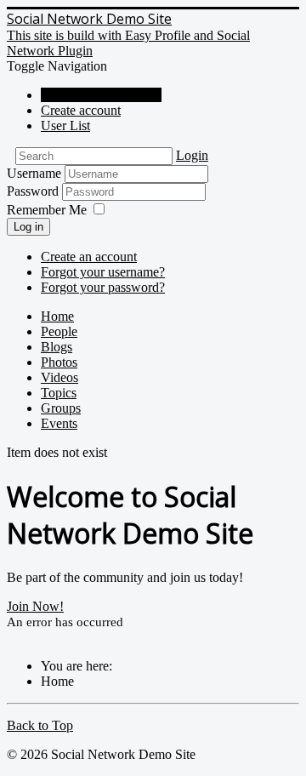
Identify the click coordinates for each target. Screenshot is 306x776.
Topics (58, 392)
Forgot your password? (103, 287)
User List (65, 125)
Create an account (89, 256)
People (59, 331)
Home (57, 316)
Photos (59, 362)
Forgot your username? (103, 272)
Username (34, 173)
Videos (59, 377)
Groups (61, 408)
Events (59, 423)
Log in (28, 226)
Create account (81, 110)
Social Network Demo (101, 95)
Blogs (56, 347)
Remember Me (47, 210)
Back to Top (40, 725)
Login (192, 155)
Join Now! (35, 606)
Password (34, 191)
